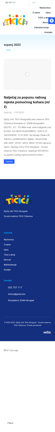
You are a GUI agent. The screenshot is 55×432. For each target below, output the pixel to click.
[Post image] (27, 74)
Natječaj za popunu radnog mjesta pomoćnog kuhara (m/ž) (27, 102)
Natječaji (8, 112)
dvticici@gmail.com (16, 294)
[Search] (48, 2)
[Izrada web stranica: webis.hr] (47, 332)
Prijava (10, 423)
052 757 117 (10, 3)
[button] (51, 20)
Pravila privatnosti (34, 325)
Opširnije (9, 162)
